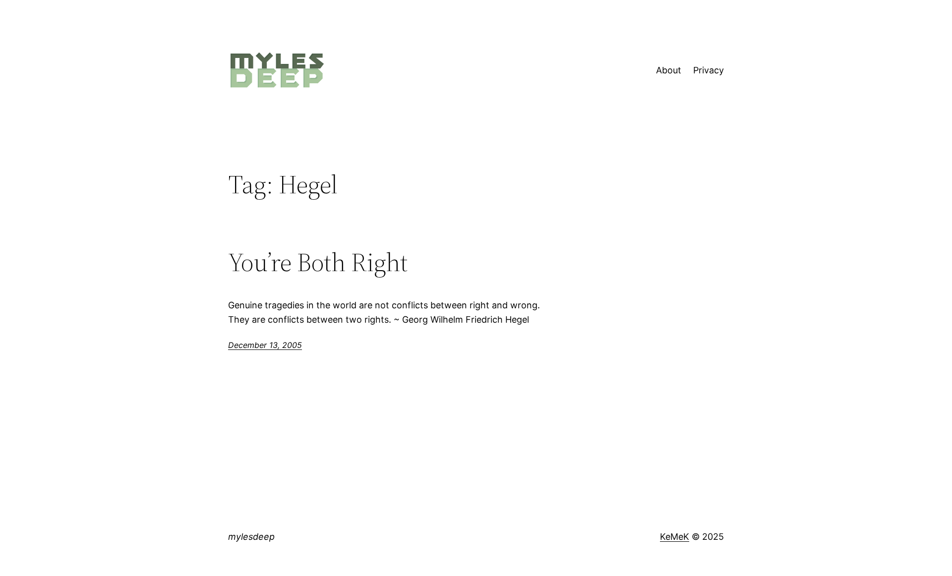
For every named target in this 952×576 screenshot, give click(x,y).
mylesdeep (251, 536)
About (668, 70)
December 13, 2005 (265, 345)
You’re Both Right (318, 262)
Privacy (708, 70)
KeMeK (674, 536)
